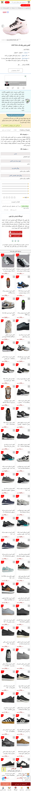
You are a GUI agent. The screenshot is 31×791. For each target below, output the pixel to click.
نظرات (15, 130)
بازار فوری (27, 8)
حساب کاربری (3, 789)
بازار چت (9, 789)
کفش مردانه (6, 8)
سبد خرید (22, 789)
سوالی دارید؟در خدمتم (26, 779)
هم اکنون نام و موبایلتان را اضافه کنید (11, 125)
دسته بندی (28, 789)
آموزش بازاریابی (16, 236)
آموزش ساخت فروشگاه (16, 232)
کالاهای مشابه (6, 784)
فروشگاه (15, 789)
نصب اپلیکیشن (5, 5)
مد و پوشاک (20, 8)
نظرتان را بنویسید (15, 202)
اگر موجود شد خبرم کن (21, 784)
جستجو (7, 2)
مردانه (13, 8)
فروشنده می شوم (6, 130)
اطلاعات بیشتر (23, 65)
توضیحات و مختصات (25, 130)
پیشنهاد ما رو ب (25, 5)
